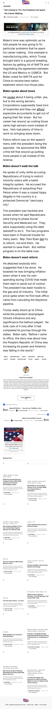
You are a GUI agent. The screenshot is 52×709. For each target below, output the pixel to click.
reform (12, 359)
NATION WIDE (42, 481)
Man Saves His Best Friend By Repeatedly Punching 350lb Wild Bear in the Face (13, 672)
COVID (24, 356)
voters (44, 359)
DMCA (36, 704)
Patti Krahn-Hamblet (26, 377)
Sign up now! (30, 34)
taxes (30, 359)
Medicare (40, 356)
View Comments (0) (26, 398)
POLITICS (11, 410)
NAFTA (6, 359)
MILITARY (35, 560)
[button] (3, 2)
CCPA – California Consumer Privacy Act (15, 704)
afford (40, 109)
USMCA (37, 359)
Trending (38, 483)
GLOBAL (29, 522)
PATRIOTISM (6, 668)
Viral (15, 523)
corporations (14, 356)
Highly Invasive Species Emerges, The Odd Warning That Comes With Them (37, 596)
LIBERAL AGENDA (7, 475)
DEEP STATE (30, 671)
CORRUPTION (41, 670)
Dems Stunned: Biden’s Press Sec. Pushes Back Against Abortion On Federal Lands (12, 527)
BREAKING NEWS (32, 629)
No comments (34, 17)
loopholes (31, 356)
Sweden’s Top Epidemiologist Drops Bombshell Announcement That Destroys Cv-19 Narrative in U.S (38, 636)
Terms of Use (30, 704)
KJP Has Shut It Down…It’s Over (13, 601)
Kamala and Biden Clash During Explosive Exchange (37, 566)
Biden (6, 356)
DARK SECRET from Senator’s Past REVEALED (12, 635)
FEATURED (34, 481)
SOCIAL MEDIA (7, 476)
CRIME (29, 481)
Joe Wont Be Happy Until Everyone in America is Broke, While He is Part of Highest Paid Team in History (37, 680)
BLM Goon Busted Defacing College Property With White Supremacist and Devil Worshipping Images (12, 482)
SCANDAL (7, 5)
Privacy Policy (43, 704)
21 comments (33, 648)
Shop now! (15, 448)
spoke (11, 97)
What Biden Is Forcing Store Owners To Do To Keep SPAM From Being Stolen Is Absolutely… (36, 488)
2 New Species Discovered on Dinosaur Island (37, 525)
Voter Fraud (30, 675)
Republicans (22, 359)
